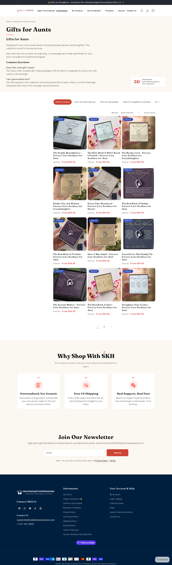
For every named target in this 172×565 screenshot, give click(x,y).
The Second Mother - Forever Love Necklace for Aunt (69, 306)
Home (8, 22)
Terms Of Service (71, 530)
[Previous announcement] (17, 2)
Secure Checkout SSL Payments (77, 534)
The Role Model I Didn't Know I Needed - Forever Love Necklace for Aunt (104, 155)
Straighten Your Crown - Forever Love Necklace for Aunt (136, 307)
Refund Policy (69, 525)
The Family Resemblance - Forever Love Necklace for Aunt (67, 155)
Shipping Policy (70, 521)
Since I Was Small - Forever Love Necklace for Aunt (103, 255)
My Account (115, 494)
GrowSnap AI (111, 564)
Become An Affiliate (72, 507)
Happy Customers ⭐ (72, 499)
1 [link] (97, 326)
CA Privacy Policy (70, 516)
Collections (17, 22)
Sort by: (115, 112)
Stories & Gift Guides (72, 503)
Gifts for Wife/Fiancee (84, 102)
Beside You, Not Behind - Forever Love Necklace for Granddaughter (67, 206)
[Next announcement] (154, 2)
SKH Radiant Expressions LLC (72, 564)
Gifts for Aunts (63, 102)
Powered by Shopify (90, 564)
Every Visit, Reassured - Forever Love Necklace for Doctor (102, 206)
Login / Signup (116, 499)
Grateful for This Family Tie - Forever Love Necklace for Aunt (138, 257)
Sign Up (117, 452)
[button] (63, 10)
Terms (113, 460)
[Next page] (111, 326)
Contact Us (115, 516)
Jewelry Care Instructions (121, 512)
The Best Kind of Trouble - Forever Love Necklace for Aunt (67, 257)
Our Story (67, 494)
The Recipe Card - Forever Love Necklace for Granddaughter (136, 155)
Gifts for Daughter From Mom (136, 102)
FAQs (112, 507)
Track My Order (116, 503)
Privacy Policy (101, 460)
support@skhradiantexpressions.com (36, 519)
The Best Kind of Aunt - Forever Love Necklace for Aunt (102, 307)
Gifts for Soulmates (109, 102)
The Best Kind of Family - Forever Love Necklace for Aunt (136, 206)
